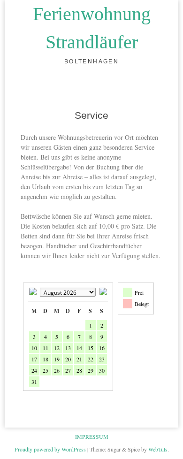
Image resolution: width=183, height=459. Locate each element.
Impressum (91, 436)
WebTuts (158, 449)
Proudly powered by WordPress (50, 449)
